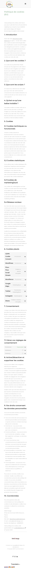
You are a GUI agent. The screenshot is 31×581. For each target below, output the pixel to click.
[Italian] (11, 567)
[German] (9, 567)
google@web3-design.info (18, 545)
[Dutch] (5, 567)
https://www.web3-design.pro (17, 519)
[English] (6, 567)
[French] (8, 567)
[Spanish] (12, 567)
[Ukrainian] (14, 567)
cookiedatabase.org (19, 528)
